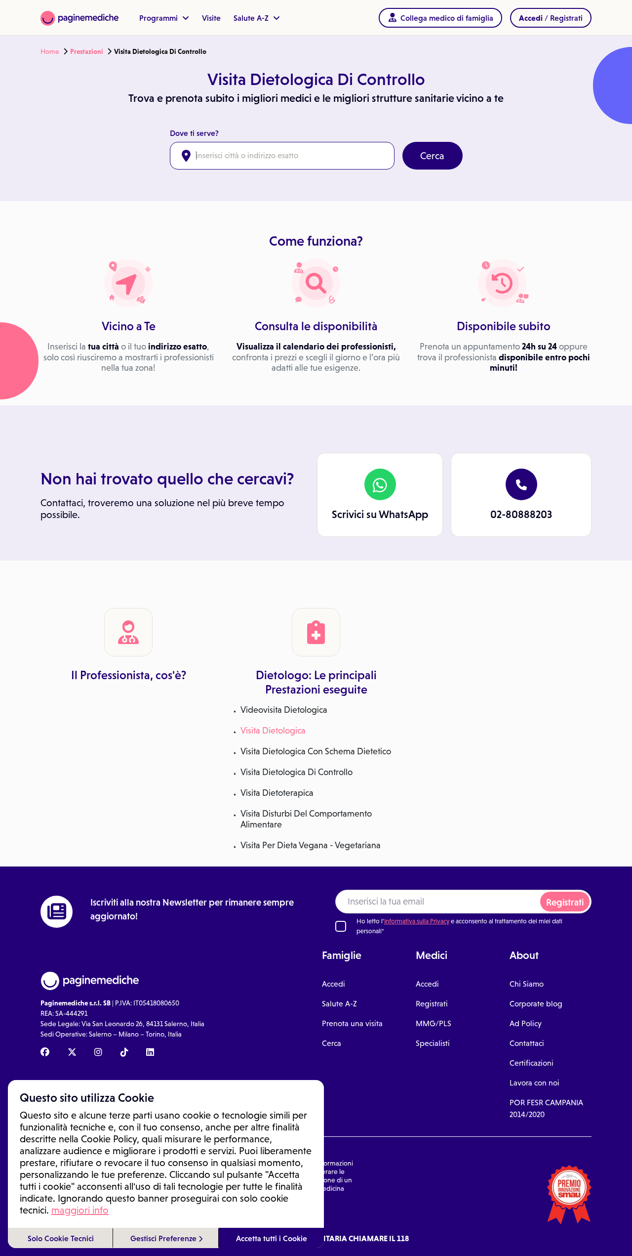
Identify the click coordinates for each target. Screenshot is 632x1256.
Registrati (565, 902)
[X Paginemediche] (72, 1052)
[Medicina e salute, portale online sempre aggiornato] (79, 17)
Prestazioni (86, 51)
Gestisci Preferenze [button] (164, 1238)
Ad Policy (526, 1023)
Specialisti (433, 1043)
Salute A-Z (252, 17)
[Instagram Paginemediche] (98, 1052)
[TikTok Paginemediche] (124, 1052)
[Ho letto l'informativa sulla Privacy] (340, 926)
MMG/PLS (433, 1023)
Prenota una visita (352, 1023)
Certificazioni (531, 1063)
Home (49, 51)
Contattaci (527, 1043)
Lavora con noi (534, 1083)
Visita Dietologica (273, 731)
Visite (211, 17)
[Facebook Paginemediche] (44, 1052)
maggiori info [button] (80, 1210)
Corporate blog (536, 1003)
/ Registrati (551, 17)
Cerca (432, 155)
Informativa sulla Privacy (416, 921)
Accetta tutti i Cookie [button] (271, 1238)
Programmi (159, 17)
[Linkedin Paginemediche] (150, 1052)
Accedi (333, 984)
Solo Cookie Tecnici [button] (61, 1238)
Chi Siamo (527, 984)
